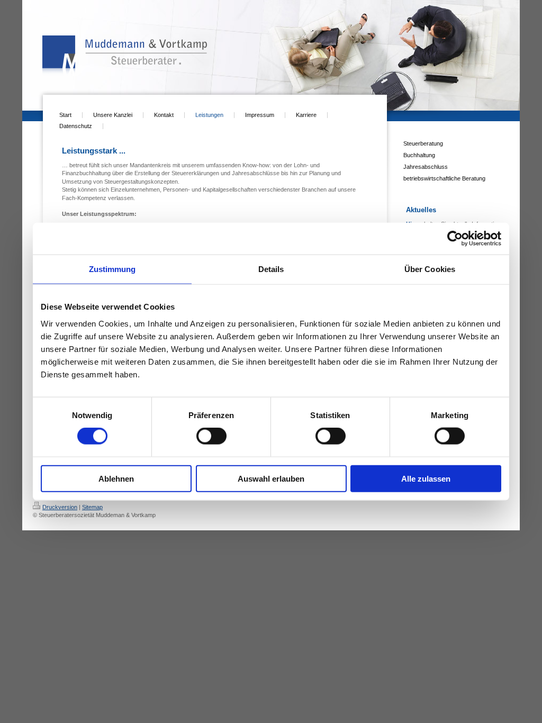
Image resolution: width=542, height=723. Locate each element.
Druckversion (59, 507)
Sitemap (92, 507)
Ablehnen (116, 478)
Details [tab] (271, 269)
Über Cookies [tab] (429, 269)
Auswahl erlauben (271, 478)
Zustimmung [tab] (112, 269)
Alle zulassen (425, 478)
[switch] (211, 436)
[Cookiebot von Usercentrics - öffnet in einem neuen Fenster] (455, 239)
